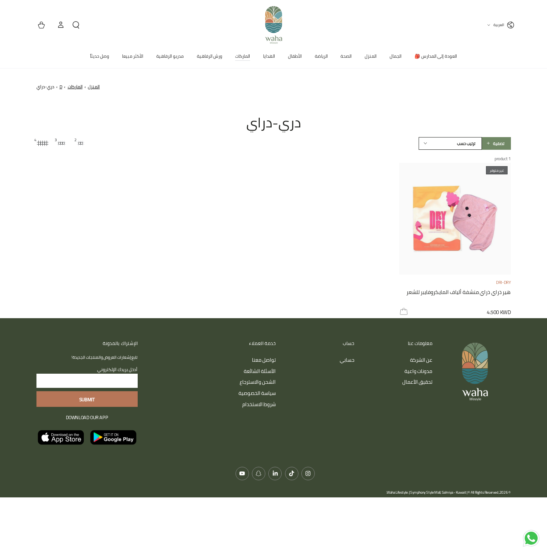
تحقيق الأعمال (417, 382)
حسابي (347, 360)
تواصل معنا (264, 360)
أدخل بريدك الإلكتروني (117, 369)
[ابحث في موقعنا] (79, 25)
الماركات (75, 86)
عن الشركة (421, 360)
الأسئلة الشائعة (260, 371)
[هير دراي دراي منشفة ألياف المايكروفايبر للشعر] (455, 219)
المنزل (94, 86)
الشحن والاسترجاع (258, 382)
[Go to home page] (273, 24)
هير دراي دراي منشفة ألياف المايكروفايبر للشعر (458, 293)
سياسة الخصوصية (257, 393)
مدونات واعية (418, 371)
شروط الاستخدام (259, 404)
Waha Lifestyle (397, 492)
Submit (87, 399)
